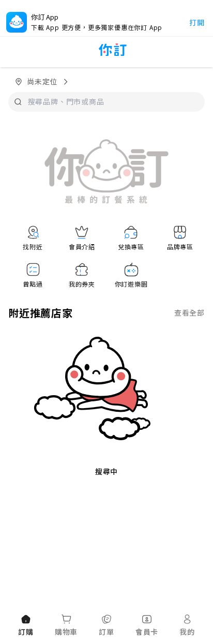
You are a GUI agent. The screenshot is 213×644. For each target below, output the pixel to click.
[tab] (25, 626)
